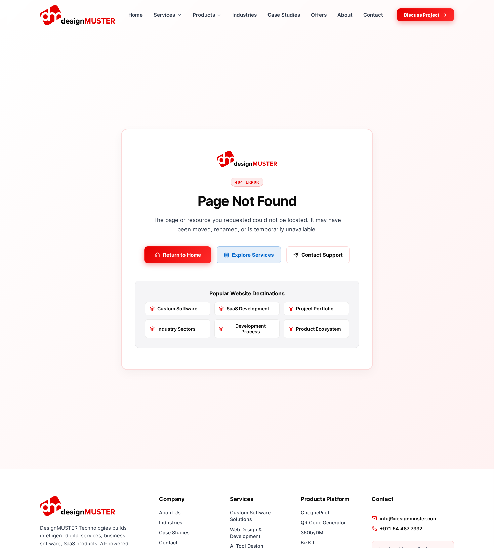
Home (135, 15)
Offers (319, 15)
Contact (373, 15)
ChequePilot (315, 512)
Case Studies (283, 15)
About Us (170, 512)
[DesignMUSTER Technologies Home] (77, 15)
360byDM (312, 532)
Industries (244, 15)
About (345, 15)
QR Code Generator (323, 523)
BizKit (307, 542)
